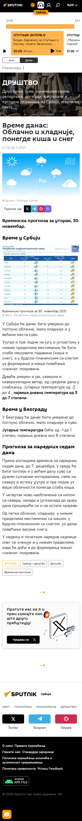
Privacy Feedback (50, 768)
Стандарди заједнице (38, 752)
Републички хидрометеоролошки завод (39, 315)
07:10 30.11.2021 (14, 148)
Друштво (55, 563)
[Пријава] (48, 5)
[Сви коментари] (6, 814)
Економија (46, 707)
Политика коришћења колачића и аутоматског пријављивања (27, 760)
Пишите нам (11, 752)
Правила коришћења (30, 746)
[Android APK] (16, 781)
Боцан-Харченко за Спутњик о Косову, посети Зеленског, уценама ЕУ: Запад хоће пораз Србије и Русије (36, 46)
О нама (7, 746)
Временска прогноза (17, 572)
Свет (6, 707)
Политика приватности (19, 768)
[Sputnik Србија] (13, 7)
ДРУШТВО (10, 563)
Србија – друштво (34, 563)
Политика (23, 707)
